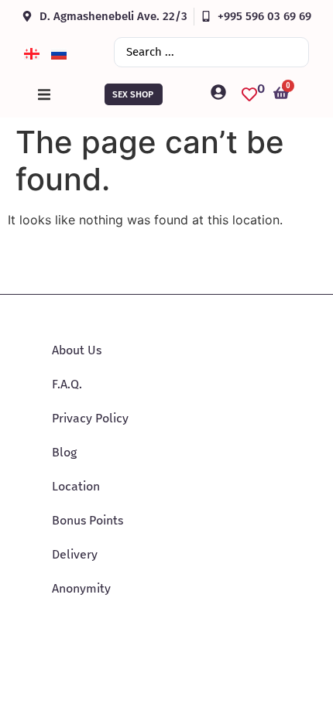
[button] (44, 94)
